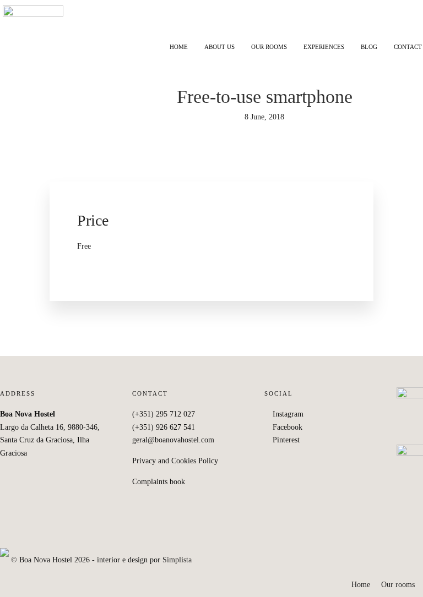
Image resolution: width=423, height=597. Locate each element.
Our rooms (269, 46)
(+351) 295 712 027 (163, 414)
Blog (369, 46)
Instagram (286, 414)
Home (179, 46)
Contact (408, 46)
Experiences (323, 46)
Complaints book (158, 482)
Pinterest (285, 440)
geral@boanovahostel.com (173, 440)
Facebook (286, 427)
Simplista (177, 560)
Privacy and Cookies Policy (175, 461)
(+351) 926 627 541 (163, 427)
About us (219, 46)
